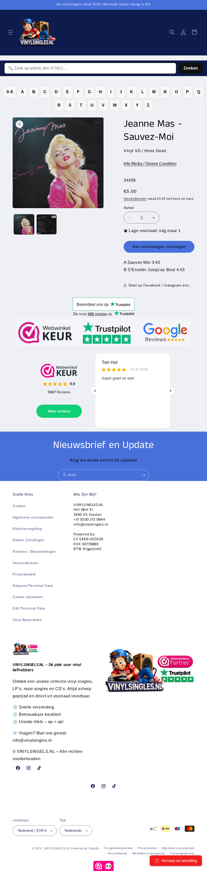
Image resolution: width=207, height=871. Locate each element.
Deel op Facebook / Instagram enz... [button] (160, 285)
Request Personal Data (33, 586)
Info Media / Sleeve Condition (150, 164)
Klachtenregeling (27, 529)
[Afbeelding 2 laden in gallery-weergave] (47, 224)
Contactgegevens (182, 853)
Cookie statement (28, 597)
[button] (10, 32)
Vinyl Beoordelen (27, 620)
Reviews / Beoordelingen (34, 552)
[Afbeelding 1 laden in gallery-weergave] (24, 224)
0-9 (10, 92)
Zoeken (191, 68)
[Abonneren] (143, 475)
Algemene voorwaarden (33, 517)
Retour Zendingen (28, 540)
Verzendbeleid (117, 853)
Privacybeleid (24, 574)
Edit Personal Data (29, 608)
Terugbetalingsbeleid (118, 848)
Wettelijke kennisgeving (148, 853)
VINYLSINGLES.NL (57, 848)
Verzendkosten (135, 199)
